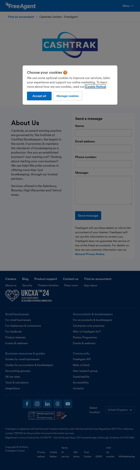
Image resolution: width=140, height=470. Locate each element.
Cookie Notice (95, 86)
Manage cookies (68, 95)
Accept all (39, 95)
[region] (70, 85)
